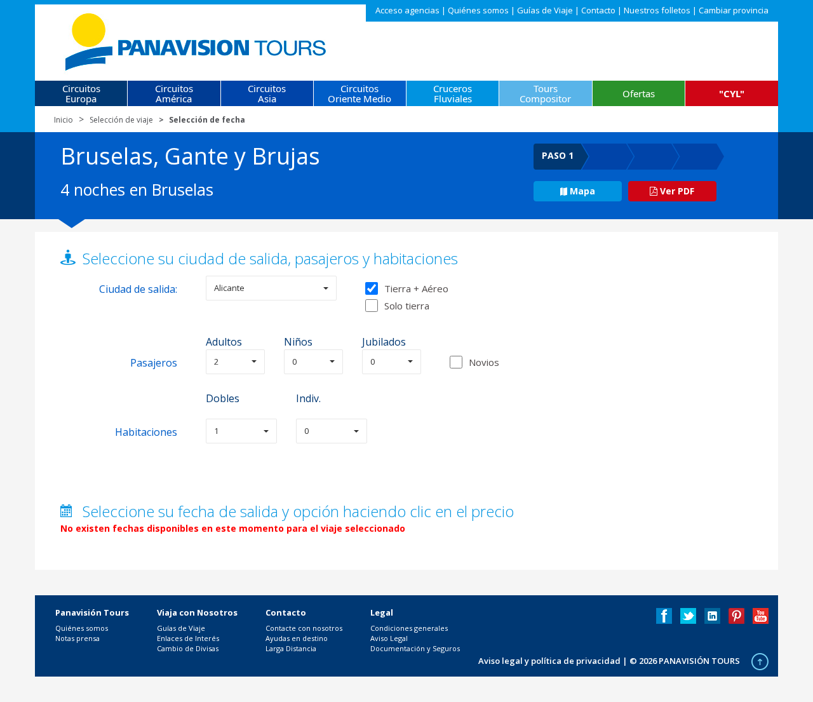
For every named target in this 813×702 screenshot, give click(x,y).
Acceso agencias (407, 10)
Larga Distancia (290, 648)
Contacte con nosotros (303, 628)
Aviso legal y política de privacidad (549, 660)
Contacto (598, 10)
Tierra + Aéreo (416, 288)
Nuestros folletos (657, 10)
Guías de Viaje (545, 10)
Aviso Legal (389, 638)
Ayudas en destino (296, 638)
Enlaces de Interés (188, 638)
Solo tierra (406, 305)
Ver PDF (675, 191)
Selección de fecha (207, 119)
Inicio (63, 119)
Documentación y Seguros (415, 648)
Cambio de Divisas (187, 648)
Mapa (582, 191)
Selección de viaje (121, 119)
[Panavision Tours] (196, 39)
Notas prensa (77, 638)
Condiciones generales (409, 628)
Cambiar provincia (734, 10)
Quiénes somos (478, 10)
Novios (484, 362)
